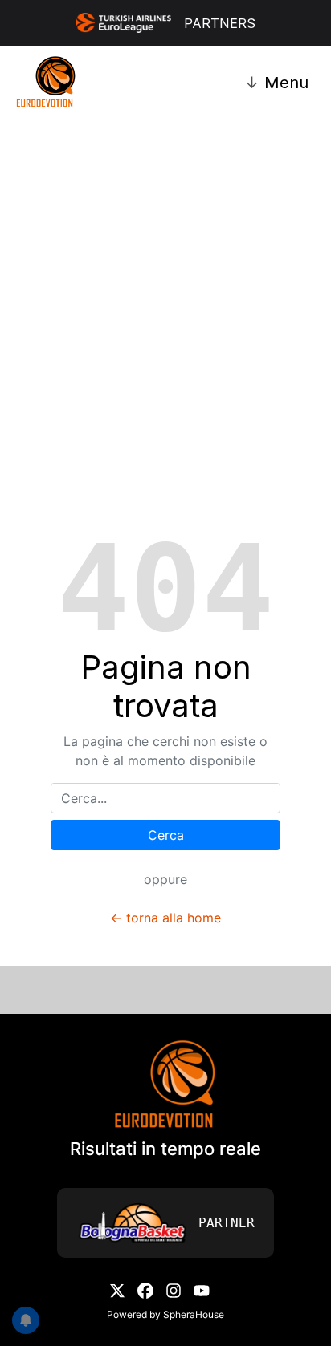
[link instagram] (174, 1289)
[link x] (117, 1289)
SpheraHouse (193, 1314)
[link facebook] (145, 1289)
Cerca (166, 835)
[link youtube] (202, 1289)
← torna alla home (165, 918)
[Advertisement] (165, 284)
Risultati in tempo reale (165, 1148)
